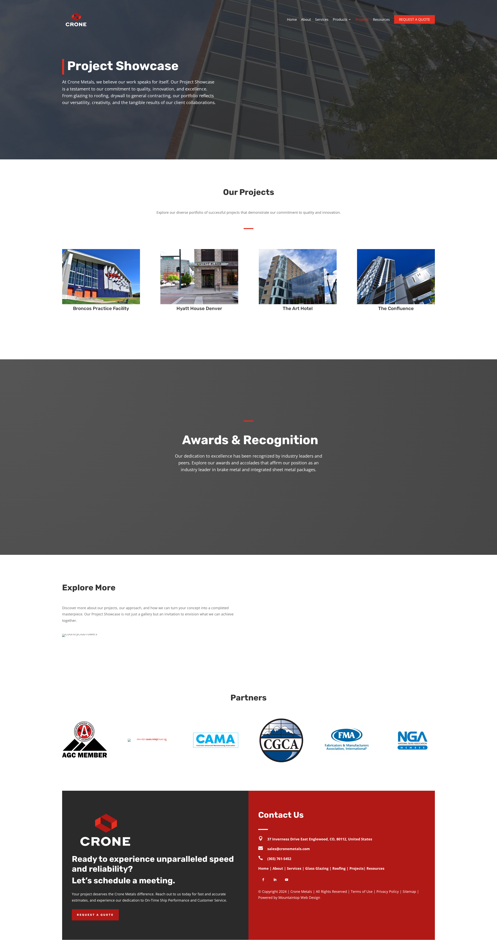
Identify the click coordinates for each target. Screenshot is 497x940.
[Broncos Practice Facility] (101, 276)
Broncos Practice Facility (101, 308)
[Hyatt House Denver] (199, 276)
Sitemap (409, 891)
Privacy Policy (387, 891)
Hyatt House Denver (199, 308)
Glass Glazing (316, 868)
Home (292, 19)
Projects (362, 19)
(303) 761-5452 (279, 858)
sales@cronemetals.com (288, 848)
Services (321, 19)
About (306, 19)
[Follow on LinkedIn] (275, 880)
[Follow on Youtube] (287, 880)
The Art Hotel (298, 308)
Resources (381, 19)
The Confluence (396, 308)
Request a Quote (414, 19)
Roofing (339, 868)
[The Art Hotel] (298, 276)
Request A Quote (95, 915)
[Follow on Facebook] (263, 880)
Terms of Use (362, 891)
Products (340, 19)
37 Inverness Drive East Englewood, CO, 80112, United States (319, 839)
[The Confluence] (396, 276)
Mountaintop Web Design (299, 897)
